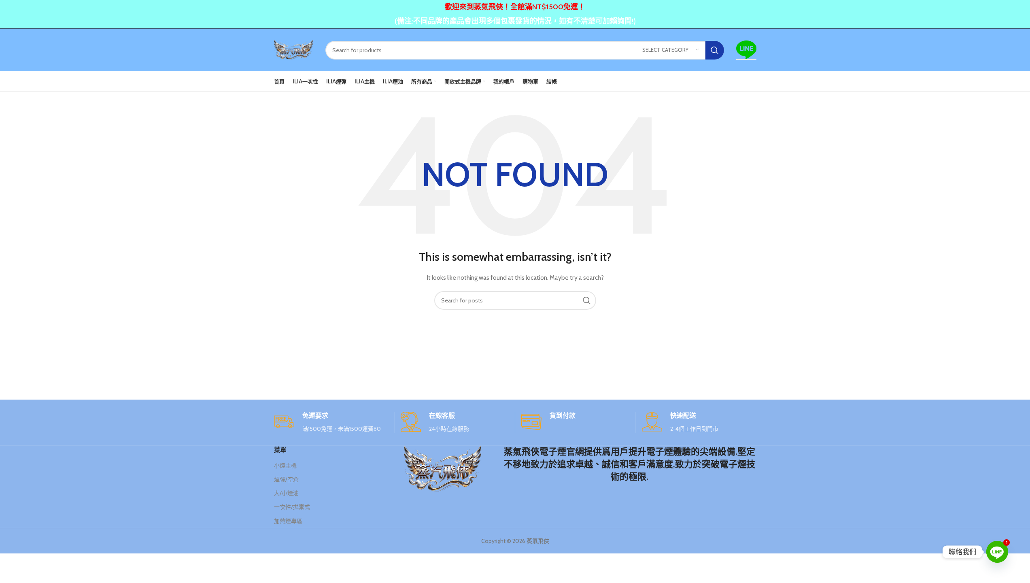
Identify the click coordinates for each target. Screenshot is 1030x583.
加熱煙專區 (288, 521)
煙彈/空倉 (286, 479)
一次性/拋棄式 (292, 507)
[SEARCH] (714, 50)
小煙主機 (285, 465)
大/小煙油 (286, 493)
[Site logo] (293, 49)
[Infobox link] (331, 422)
